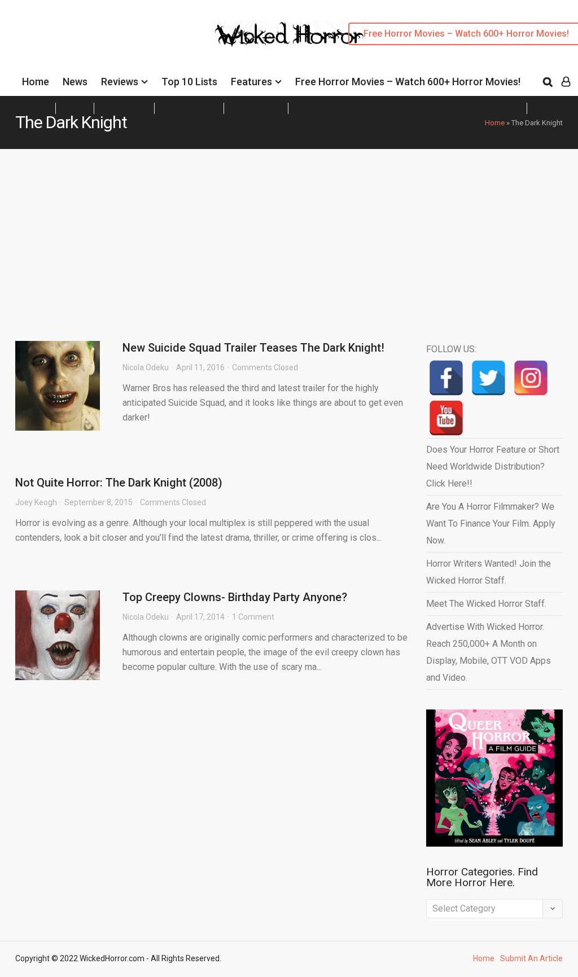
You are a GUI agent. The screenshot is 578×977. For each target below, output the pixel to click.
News (75, 81)
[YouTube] (446, 418)
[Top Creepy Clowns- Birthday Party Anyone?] (57, 635)
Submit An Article (531, 958)
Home (35, 81)
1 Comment (253, 616)
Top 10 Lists (189, 81)
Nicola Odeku (145, 367)
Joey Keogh (36, 502)
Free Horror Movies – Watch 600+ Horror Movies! (407, 81)
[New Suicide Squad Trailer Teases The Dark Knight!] (57, 386)
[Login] (566, 82)
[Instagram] (531, 378)
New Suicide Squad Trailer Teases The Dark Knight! (253, 347)
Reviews (119, 81)
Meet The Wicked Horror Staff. (486, 603)
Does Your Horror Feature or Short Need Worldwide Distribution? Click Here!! (492, 466)
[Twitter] (488, 378)
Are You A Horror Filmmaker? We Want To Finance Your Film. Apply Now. (490, 523)
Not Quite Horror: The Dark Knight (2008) (118, 482)
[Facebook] (446, 378)
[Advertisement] (289, 234)
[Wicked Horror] (289, 33)
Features (251, 81)
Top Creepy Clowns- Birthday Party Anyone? (234, 597)
